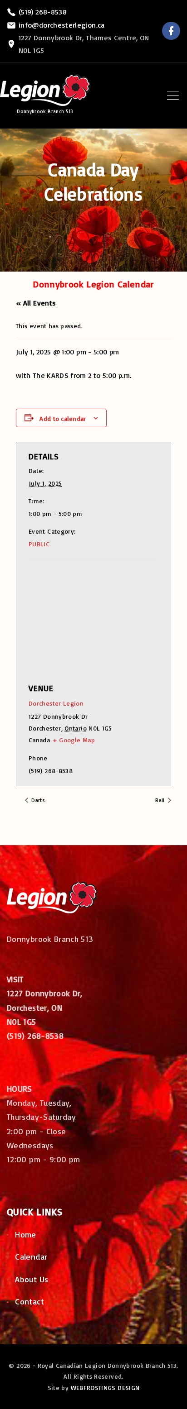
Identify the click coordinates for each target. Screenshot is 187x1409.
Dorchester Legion (56, 703)
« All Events (36, 302)
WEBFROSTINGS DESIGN (105, 1387)
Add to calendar (62, 418)
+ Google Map (73, 740)
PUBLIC (39, 544)
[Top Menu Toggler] (173, 95)
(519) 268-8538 (43, 11)
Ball (160, 800)
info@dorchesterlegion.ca (62, 24)
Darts (37, 800)
